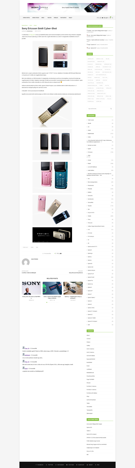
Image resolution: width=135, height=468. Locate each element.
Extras (90, 64)
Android (91, 58)
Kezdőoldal (89, 362)
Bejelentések (100, 133)
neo (100, 178)
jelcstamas (29, 31)
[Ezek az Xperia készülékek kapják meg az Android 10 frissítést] (52, 288)
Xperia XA (93, 44)
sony (97, 72)
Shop (88, 396)
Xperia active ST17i (100, 246)
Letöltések (89, 369)
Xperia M (100, 263)
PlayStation (98, 69)
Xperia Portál (26, 17)
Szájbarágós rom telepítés (93, 447)
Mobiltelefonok (90, 372)
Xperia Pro (91, 96)
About (88, 335)
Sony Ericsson (106, 72)
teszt (104, 77)
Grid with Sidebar (91, 355)
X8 (101, 85)
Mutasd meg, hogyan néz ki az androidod (96, 444)
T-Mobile (97, 77)
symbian (90, 74)
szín (89, 77)
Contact (89, 338)
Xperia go (100, 253)
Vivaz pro (91, 82)
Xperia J (100, 256)
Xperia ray (100, 284)
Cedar (100, 137)
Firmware (98, 64)
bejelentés (91, 61)
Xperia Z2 (100, 314)
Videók (100, 216)
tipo (100, 209)
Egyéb (100, 148)
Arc (107, 58)
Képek (90, 69)
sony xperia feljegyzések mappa (99, 30)
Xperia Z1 (91, 98)
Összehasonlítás (91, 376)
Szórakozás (100, 199)
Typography (89, 410)
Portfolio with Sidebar (92, 393)
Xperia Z (108, 96)
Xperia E (100, 250)
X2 (100, 239)
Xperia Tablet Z (100, 297)
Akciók (100, 123)
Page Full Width (90, 379)
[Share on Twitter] (59, 253)
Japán (32, 247)
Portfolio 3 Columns (91, 389)
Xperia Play (91, 93)
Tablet (70, 17)
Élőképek (91, 101)
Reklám (90, 72)
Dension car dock (100, 145)
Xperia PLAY (100, 273)
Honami (90, 66)
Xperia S (100, 287)
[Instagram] (100, 18)
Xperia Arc (91, 90)
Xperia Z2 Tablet (100, 318)
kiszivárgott (107, 66)
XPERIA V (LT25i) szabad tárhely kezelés (96, 437)
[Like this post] (55, 253)
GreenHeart (107, 64)
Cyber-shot (25, 247)
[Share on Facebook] (57, 253)
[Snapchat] (104, 18)
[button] (24, 292)
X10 (107, 85)
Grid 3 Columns (90, 352)
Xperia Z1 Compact (100, 311)
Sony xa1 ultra (90, 451)
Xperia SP (100, 96)
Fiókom (88, 342)
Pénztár (88, 382)
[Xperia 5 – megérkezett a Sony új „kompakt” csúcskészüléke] (73, 288)
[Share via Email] (60, 253)
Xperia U (100, 301)
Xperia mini (100, 267)
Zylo (109, 98)
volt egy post (32, 34)
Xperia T (100, 294)
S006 (37, 247)
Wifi (87, 454)
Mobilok (56, 17)
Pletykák (100, 188)
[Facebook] (97, 18)
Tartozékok (63, 17)
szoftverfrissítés (101, 74)
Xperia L (100, 260)
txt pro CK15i (100, 212)
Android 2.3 (99, 58)
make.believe (100, 170)
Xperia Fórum (35, 17)
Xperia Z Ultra (100, 98)
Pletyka (107, 69)
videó (98, 80)
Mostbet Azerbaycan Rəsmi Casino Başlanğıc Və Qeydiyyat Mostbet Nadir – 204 (100, 174)
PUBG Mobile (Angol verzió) (93, 441)
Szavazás (100, 195)
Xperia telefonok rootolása (97, 40)
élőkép (98, 101)
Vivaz (105, 80)
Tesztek (49, 17)
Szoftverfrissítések (91, 399)
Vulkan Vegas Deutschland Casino (100, 226)
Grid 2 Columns (90, 348)
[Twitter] (98, 18)
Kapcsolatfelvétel (91, 359)
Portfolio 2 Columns (91, 386)
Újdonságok (89, 413)
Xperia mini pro (100, 270)
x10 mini (91, 88)
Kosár (88, 365)
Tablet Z (88, 430)
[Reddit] (106, 18)
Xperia (108, 88)
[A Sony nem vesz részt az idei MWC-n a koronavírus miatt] (31, 288)
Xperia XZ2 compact (91, 434)
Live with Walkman (100, 167)
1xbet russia (100, 120)
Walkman (99, 82)
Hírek (42, 17)
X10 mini (100, 233)
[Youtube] (102, 18)
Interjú (100, 160)
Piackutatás (100, 185)
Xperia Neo (100, 90)
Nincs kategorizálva (100, 182)
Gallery (88, 345)
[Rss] (107, 18)
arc (100, 126)
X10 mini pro (100, 88)
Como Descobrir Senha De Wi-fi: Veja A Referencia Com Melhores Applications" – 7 (100, 141)
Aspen (100, 130)
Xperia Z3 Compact (100, 321)
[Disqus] (52, 325)
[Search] (112, 18)
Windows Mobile (92, 85)
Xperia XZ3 (93, 48)
